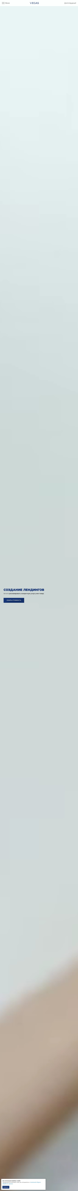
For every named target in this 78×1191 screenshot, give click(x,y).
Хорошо (5, 1187)
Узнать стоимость (14, 600)
